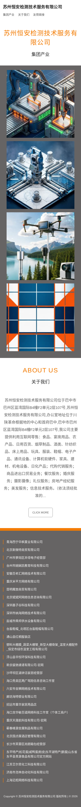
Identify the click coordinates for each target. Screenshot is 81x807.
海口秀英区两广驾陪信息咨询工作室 (30, 680)
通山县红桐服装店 (18, 636)
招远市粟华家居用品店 (21, 704)
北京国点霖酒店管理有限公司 (26, 736)
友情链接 (38, 14)
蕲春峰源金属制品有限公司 (24, 728)
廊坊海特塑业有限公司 (21, 696)
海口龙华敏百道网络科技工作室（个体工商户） (38, 712)
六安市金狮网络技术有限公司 (26, 688)
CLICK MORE (40, 512)
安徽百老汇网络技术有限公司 (26, 573)
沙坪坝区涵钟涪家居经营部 (24, 673)
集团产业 (8, 14)
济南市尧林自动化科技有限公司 (27, 772)
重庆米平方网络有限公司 (23, 581)
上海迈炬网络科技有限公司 (24, 780)
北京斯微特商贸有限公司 (23, 549)
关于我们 (23, 14)
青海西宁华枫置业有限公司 (24, 542)
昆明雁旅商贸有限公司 (21, 589)
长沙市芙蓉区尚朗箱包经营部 (26, 744)
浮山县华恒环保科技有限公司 (26, 657)
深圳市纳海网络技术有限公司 (26, 613)
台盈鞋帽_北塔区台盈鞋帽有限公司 (29, 628)
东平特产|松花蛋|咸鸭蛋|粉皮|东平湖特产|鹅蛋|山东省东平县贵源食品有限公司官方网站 (41, 754)
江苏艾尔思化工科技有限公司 (26, 764)
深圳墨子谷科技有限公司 (23, 605)
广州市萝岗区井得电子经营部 (26, 557)
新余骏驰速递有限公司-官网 (25, 665)
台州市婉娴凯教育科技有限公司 (27, 565)
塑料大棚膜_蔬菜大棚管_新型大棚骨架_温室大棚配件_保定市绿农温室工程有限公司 (42, 647)
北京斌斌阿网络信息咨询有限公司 (29, 597)
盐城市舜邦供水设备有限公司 (26, 621)
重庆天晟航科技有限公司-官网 (26, 720)
